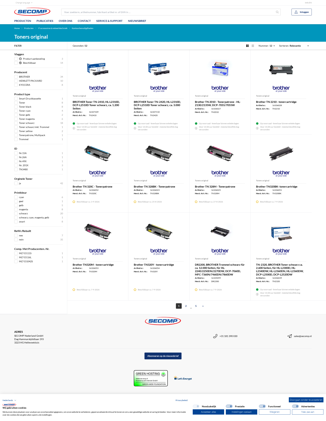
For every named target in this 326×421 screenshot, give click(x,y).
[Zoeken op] (277, 12)
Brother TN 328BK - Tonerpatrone (154, 186)
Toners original (79, 96)
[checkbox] (196, 406)
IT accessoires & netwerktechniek (52, 28)
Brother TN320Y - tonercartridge (154, 264)
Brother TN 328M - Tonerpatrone (215, 186)
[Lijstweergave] (253, 45)
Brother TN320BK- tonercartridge (276, 186)
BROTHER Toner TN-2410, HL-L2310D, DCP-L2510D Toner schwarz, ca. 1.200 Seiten (96, 105)
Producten (22, 20)
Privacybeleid (182, 400)
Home (17, 28)
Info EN (308, 2)
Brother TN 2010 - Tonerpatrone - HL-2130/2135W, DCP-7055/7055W (218, 103)
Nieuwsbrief (137, 20)
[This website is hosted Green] (151, 378)
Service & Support (109, 20)
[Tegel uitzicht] (247, 45)
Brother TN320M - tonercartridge (93, 264)
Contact (84, 20)
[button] (9, 400)
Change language (23, 2)
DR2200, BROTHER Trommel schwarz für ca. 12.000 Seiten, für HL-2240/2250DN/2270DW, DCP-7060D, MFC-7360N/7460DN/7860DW (220, 269)
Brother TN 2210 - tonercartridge (276, 101)
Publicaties (45, 20)
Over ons (65, 20)
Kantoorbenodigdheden (82, 28)
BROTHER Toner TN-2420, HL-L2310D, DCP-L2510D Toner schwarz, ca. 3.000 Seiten (157, 105)
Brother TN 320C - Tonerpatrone (92, 186)
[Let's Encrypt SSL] (182, 378)
